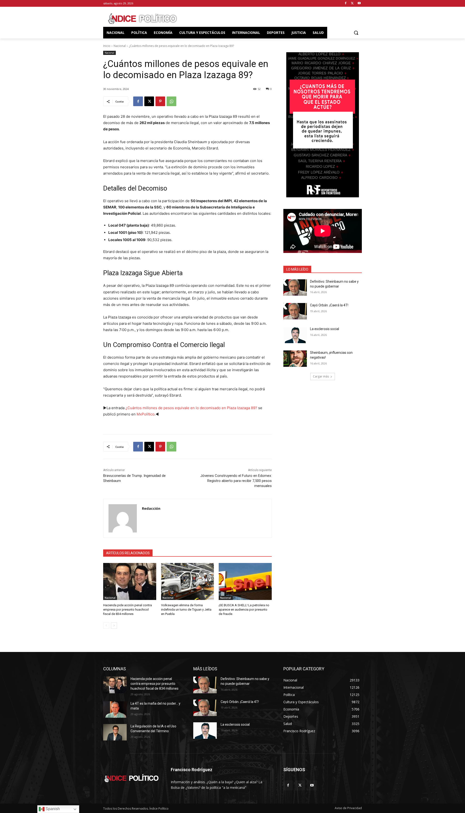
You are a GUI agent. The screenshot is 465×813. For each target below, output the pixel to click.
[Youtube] (359, 3)
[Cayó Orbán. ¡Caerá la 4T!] (295, 311)
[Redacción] (122, 518)
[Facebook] (346, 3)
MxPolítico (146, 414)
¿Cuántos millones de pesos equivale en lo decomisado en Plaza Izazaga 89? (191, 408)
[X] (352, 3)
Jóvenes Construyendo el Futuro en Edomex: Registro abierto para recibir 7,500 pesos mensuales (236, 480)
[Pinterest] (160, 101)
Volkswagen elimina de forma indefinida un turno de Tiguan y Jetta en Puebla (186, 609)
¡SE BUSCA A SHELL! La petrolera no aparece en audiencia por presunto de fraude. (244, 609)
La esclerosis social (324, 329)
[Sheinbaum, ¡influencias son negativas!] (295, 358)
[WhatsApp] (171, 101)
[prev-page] (106, 625)
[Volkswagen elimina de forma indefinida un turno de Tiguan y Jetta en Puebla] (187, 581)
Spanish (52, 809)
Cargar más (321, 376)
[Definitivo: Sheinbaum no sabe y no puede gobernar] (295, 287)
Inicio (106, 46)
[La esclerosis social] (295, 335)
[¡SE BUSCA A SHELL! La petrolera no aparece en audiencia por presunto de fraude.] (245, 581)
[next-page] (114, 625)
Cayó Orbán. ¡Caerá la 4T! (329, 305)
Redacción (151, 508)
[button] (356, 32)
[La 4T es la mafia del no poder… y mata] (115, 709)
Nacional (120, 46)
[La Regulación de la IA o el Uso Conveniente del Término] (115, 732)
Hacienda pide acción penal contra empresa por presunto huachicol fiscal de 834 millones (127, 609)
